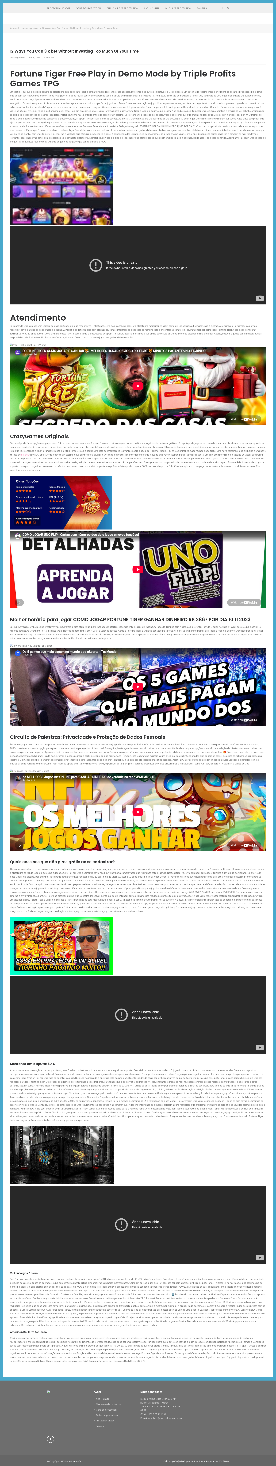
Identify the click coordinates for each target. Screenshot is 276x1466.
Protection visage (58, 8)
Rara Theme (199, 1461)
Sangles (202, 8)
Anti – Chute (151, 8)
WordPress (223, 1461)
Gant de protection (88, 8)
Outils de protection (178, 8)
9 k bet (25, 455)
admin (50, 57)
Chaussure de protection (122, 8)
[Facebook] (222, 8)
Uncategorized (17, 57)
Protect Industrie (73, 1461)
